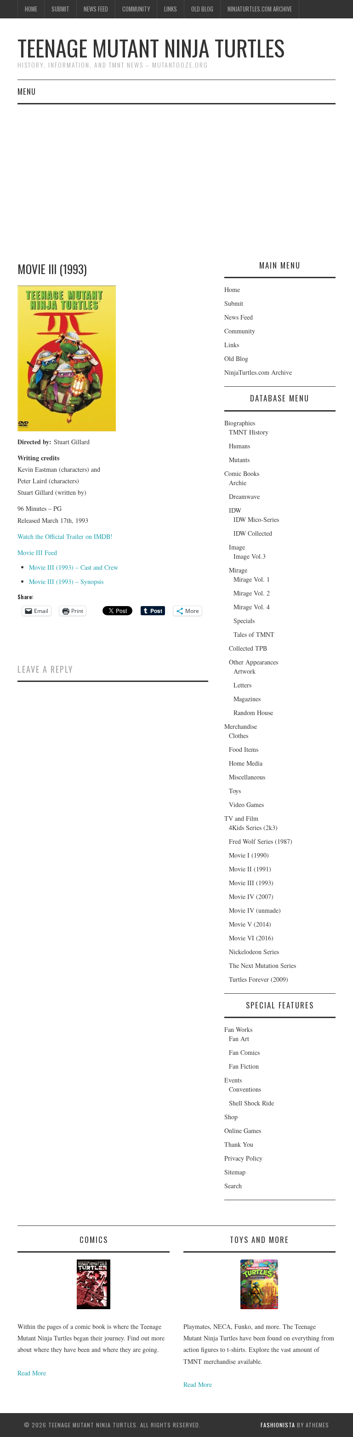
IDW (235, 510)
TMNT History (248, 432)
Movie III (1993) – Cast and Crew (73, 567)
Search (233, 1185)
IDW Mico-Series (256, 519)
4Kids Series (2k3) (253, 827)
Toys (235, 790)
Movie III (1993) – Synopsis (66, 581)
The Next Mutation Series (262, 965)
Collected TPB (248, 648)
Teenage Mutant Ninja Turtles (151, 47)
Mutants (239, 459)
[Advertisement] (176, 173)
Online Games (242, 1130)
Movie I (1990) (249, 855)
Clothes (238, 735)
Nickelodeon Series (254, 951)
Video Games (246, 804)
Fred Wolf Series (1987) (260, 841)
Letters (242, 685)
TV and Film (241, 818)
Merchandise (240, 726)
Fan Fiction (244, 1066)
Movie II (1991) (250, 868)
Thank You (238, 1144)
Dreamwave (244, 496)
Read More (31, 1372)
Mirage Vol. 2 (251, 593)
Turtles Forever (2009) (258, 979)
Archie (237, 482)
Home (31, 9)
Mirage (238, 570)
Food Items (243, 749)
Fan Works (238, 1029)
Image (237, 547)
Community (136, 9)
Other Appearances (253, 662)
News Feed (96, 9)
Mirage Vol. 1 (251, 579)
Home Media (245, 763)
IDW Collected (252, 533)
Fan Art (239, 1038)
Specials (244, 620)
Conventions (245, 1089)
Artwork (244, 671)
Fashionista (278, 1424)
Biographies (239, 422)
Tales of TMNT (253, 634)
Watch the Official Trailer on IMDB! (65, 536)
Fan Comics (244, 1052)
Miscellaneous (247, 777)
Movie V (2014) (250, 924)
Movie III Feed (37, 552)
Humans (239, 445)
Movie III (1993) (251, 882)
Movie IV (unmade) (255, 910)
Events (233, 1080)
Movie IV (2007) (251, 896)
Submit (60, 9)
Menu (26, 91)
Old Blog (202, 9)
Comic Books (241, 473)
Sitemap (234, 1172)
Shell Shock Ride (251, 1103)
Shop (231, 1116)
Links (170, 9)
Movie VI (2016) (251, 937)
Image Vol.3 (249, 556)
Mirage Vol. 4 (251, 606)
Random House (253, 712)
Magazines (247, 698)
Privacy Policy (243, 1158)
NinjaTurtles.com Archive (260, 9)
